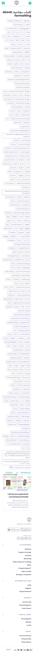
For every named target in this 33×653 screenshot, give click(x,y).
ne (21, 283)
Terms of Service (25, 636)
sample (27, 342)
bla (21, 95)
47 (4, 36)
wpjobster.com (21, 524)
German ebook (16, 224)
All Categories (26, 619)
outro (27, 299)
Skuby (27, 350)
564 (23, 40)
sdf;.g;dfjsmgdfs (10, 342)
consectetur (25, 127)
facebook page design (22, 213)
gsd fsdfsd (26, 236)
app (6, 48)
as (29, 60)
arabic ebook (17, 52)
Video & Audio (26, 571)
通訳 (11, 467)
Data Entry (7, 164)
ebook (12, 179)
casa (16, 115)
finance (27, 220)
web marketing (13, 416)
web (12, 413)
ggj (21, 228)
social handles (24, 354)
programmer (25, 322)
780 (11, 40)
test (9, 369)
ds (18, 179)
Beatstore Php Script (22, 83)
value (6, 401)
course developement (22, 148)
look (12, 268)
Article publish (10, 56)
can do (12, 111)
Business (28, 549)
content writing (24, 144)
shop (14, 346)
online (23, 291)
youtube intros (15, 444)
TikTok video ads (24, 385)
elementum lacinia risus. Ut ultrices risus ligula (17, 192)
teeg (15, 369)
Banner (27, 76)
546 (28, 40)
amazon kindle (16, 48)
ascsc (27, 64)
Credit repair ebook (11, 152)
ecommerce (9, 183)
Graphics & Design (24, 552)
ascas (17, 60)
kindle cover (19, 260)
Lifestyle (28, 555)
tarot (28, 369)
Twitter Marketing (9, 397)
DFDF (9, 172)
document (26, 179)
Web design (25, 416)
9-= (6, 40)
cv (29, 164)
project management (22, 326)
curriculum (20, 160)
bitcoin (27, 95)
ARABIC (27, 52)
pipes (17, 307)
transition (26, 389)
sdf (20, 342)
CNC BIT (27, 123)
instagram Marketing (22, 244)
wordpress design (23, 436)
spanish (27, 358)
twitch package (24, 397)
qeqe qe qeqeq (24, 330)
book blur (7, 95)
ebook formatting (23, 183)
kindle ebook (8, 260)
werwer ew (12, 424)
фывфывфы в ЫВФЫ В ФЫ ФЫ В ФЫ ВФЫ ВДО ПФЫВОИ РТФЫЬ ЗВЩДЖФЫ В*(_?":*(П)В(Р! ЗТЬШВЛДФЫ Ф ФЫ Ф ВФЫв (17, 454)
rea (15, 330)
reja (28, 338)
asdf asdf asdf (16, 68)
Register (28, 588)
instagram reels (24, 248)
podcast (9, 307)
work (12, 436)
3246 (28, 36)
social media (12, 354)
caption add (25, 115)
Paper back (19, 299)
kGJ (28, 260)
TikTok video (18, 381)
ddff (28, 168)
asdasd (27, 68)
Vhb (28, 405)
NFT (12, 287)
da (20, 164)
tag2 (22, 366)
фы (29, 448)
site (8, 346)
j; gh (14, 252)
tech (21, 369)
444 (8, 36)
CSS (28, 160)
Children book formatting (20, 119)
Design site (18, 172)
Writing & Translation (23, 575)
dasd (15, 164)
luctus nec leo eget (23, 271)
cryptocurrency (11, 156)
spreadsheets (25, 362)
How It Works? (26, 642)
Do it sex (13, 175)
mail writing (9, 271)
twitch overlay (14, 393)
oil (29, 291)
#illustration (18, 25)
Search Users (26, 608)
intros (27, 252)
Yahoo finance (24, 440)
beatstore (18, 76)
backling (9, 72)
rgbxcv (13, 338)
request (21, 338)
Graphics (12, 232)
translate (16, 389)
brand (27, 107)
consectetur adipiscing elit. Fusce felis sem (18, 135)
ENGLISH (27, 197)
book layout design (23, 103)
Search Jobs (26, 602)
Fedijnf (14, 217)
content (16, 140)
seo (28, 346)
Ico (24, 240)
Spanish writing (15, 358)
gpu (28, 232)
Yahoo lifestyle (11, 440)
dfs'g (28, 175)
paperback (8, 299)
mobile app (26, 279)
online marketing (23, 295)
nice (6, 287)
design (27, 172)
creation (8, 148)
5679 (17, 40)
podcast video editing (22, 315)
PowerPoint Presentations (20, 318)
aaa (20, 44)
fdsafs (27, 217)
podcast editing (24, 311)
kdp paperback (13, 256)
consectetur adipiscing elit (20, 130)
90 (29, 44)
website (10, 420)
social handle (17, 350)
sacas (6, 338)
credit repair (25, 152)
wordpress (26, 428)
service (21, 346)
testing (27, 373)
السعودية (27, 467)
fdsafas (8, 213)
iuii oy (21, 252)
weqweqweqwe (24, 424)
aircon (13, 44)
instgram (12, 248)
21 (16, 32)
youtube (26, 444)
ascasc (9, 60)
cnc (7, 119)
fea (21, 217)
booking (10, 103)
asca (23, 60)
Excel (12, 201)
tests (20, 373)
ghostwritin (8, 228)
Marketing (27, 559)
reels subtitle (25, 334)
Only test (11, 295)
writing (5, 436)
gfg (7, 224)
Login (29, 585)
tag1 (28, 366)
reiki (9, 334)
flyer (19, 220)
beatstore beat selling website (19, 79)
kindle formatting (23, 264)
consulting (26, 140)
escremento (10, 197)
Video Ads (13, 405)
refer (15, 334)
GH (16, 228)
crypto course (25, 156)
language (26, 268)
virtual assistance (23, 413)
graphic (21, 232)
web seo (27, 420)
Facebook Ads (15, 205)
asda (9, 64)
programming (13, 322)
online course (13, 291)
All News (28, 622)
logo (18, 268)
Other (29, 565)
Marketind (26, 275)
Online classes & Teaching (22, 562)
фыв (23, 448)
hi (29, 240)
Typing (27, 401)
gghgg (27, 228)
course (13, 144)
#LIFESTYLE (12, 29)
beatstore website (23, 87)
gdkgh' (27, 224)
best (5, 91)
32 (8, 32)
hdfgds (13, 236)
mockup (16, 279)
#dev (28, 25)
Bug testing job (17, 107)
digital (21, 175)
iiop (19, 240)
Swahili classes (12, 362)
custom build (9, 160)
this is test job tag (13, 377)
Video (22, 405)
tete (13, 373)
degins (21, 168)
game (9, 220)
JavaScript (26, 256)
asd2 (15, 64)
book (15, 95)
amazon (27, 48)
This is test (26, 377)
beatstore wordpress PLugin (20, 91)
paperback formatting (21, 303)
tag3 (16, 366)
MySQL (27, 283)
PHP (23, 307)
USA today (14, 401)
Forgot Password (25, 591)
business (26, 111)
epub (19, 197)
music (8, 279)
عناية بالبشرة (18, 467)
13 (23, 32)
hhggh (5, 236)
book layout (8, 99)
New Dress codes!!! (23, 287)
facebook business (23, 209)
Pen (28, 307)
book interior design (22, 99)
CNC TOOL (17, 123)
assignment (25, 72)
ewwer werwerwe (23, 201)
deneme (13, 168)
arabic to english (24, 56)
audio (16, 72)
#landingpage (24, 29)
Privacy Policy (26, 639)
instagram (11, 240)
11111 (28, 32)
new (16, 283)
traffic (12, 385)
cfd (11, 115)
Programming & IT (24, 568)
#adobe (27, 21)
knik (12, 264)
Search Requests (25, 605)
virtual (15, 409)
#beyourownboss (14, 21)
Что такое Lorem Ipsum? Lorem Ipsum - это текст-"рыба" (16, 462)
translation (26, 393)
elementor (26, 187)
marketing (15, 275)
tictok (27, 381)
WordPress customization (20, 432)
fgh (8, 217)
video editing (25, 409)
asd (21, 64)
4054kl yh (16, 36)
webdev (18, 420)
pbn (9, 303)
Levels (29, 625)
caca (19, 111)
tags (10, 366)
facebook (26, 205)
